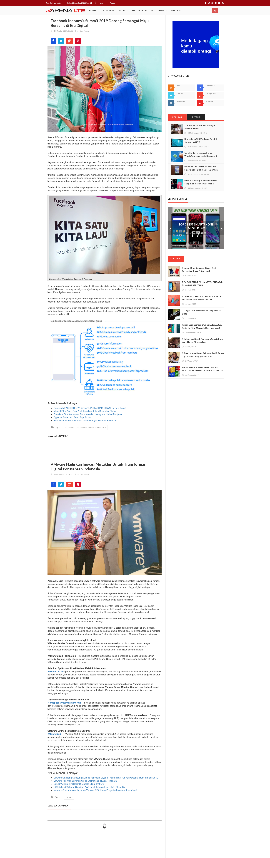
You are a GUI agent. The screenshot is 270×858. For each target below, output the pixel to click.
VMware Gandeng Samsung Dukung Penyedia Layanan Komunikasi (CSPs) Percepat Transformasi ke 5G (106, 777)
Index (101, 3)
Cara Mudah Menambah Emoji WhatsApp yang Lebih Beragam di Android (201, 156)
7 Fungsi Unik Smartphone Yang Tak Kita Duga (201, 312)
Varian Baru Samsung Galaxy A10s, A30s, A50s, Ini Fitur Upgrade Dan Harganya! (202, 326)
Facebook (69, 427)
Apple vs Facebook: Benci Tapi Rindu (72, 417)
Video (174, 10)
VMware (69, 797)
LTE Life (121, 10)
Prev (170, 228)
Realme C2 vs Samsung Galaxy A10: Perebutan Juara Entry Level (199, 269)
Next (221, 228)
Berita (92, 10)
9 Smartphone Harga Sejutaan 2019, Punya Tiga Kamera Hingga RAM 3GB (203, 355)
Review (107, 10)
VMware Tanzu (55, 671)
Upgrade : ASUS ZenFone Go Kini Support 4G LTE (200, 141)
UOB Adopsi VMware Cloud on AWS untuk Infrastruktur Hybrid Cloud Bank (90, 787)
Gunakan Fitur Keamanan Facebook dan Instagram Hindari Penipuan (88, 414)
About (112, 3)
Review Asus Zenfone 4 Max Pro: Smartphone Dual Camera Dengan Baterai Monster (201, 169)
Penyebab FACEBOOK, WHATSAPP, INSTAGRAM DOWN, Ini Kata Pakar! (90, 407)
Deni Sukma (84, 31)
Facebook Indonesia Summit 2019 (92, 427)
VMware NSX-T (55, 733)
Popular (177, 117)
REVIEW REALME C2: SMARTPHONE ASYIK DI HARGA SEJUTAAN (202, 284)
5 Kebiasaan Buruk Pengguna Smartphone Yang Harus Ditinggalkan (202, 340)
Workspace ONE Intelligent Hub (64, 702)
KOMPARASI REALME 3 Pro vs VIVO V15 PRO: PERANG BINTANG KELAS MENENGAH (201, 299)
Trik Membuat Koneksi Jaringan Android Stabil (199, 127)
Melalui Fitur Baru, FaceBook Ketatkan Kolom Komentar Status (85, 411)
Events (161, 10)
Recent (196, 117)
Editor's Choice (141, 10)
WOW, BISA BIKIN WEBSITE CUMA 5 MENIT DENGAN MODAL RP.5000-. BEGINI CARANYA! (202, 370)
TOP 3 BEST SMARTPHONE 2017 (196, 224)
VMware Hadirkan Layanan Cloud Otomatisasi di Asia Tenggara (85, 780)
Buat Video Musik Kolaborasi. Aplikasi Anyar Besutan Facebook (85, 420)
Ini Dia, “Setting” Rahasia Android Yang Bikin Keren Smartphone (200, 182)
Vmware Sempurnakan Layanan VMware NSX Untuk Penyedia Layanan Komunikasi (95, 790)
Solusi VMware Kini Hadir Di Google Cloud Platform (79, 783)
